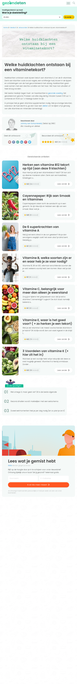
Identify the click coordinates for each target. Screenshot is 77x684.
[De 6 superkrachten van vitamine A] (10, 237)
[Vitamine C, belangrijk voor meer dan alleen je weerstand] (10, 299)
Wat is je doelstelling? (14, 12)
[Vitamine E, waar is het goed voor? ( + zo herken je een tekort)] (10, 330)
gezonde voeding (55, 93)
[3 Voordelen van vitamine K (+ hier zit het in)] (10, 361)
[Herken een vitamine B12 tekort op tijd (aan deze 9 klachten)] (10, 174)
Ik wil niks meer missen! (37, 485)
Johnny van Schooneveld (31, 123)
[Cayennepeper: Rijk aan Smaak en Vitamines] (10, 205)
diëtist (45, 106)
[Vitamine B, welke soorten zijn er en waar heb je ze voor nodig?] (10, 268)
